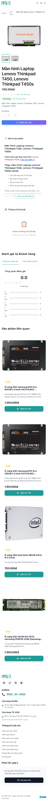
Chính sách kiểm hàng (10, 749)
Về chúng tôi (6, 757)
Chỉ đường (9, 707)
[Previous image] (6, 36)
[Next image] (42, 36)
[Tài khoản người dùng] (37, 3)
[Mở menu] (45, 3)
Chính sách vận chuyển (10, 738)
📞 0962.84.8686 (13, 694)
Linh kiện (11, 13)
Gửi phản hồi (25, 780)
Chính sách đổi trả (8, 735)
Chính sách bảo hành (9, 731)
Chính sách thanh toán (10, 746)
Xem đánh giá (25, 94)
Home (4, 13)
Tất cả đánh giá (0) (30, 261)
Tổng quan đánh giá (10, 261)
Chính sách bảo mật (9, 742)
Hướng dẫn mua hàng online (12, 753)
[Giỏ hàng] (41, 3)
